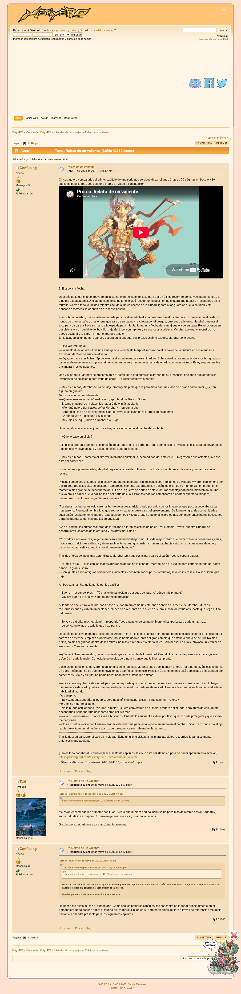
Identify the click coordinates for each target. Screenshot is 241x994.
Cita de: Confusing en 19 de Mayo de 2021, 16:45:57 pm (91, 794)
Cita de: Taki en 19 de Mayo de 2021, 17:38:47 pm (88, 860)
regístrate (71, 30)
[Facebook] (209, 83)
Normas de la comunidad (213, 39)
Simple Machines (137, 984)
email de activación (103, 30)
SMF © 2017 (120, 984)
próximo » (223, 137)
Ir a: (185, 958)
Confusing (28, 168)
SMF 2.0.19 (104, 984)
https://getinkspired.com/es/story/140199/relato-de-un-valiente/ (98, 757)
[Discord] (195, 83)
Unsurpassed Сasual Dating (75, 771)
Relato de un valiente (81, 167)
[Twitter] (222, 83)
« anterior (211, 137)
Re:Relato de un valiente (83, 781)
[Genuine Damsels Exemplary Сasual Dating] (18, 189)
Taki (23, 782)
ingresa (58, 30)
